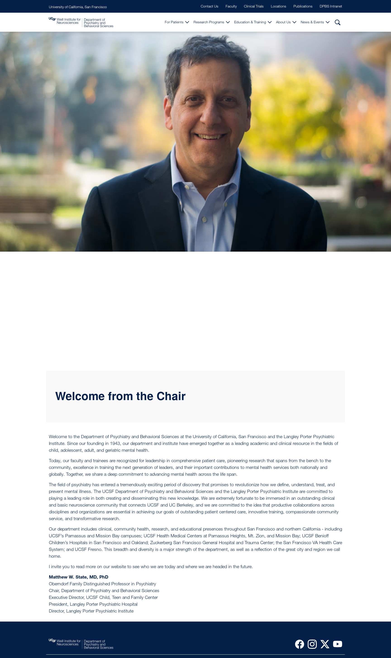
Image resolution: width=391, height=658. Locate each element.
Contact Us (209, 6)
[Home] (81, 22)
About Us (283, 22)
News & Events (312, 22)
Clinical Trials (254, 6)
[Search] (337, 22)
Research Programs (208, 22)
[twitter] (323, 644)
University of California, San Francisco (78, 7)
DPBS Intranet (331, 6)
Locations (278, 6)
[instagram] (310, 644)
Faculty (231, 6)
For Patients (174, 22)
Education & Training (250, 22)
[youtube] (335, 644)
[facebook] (297, 644)
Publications (302, 6)
